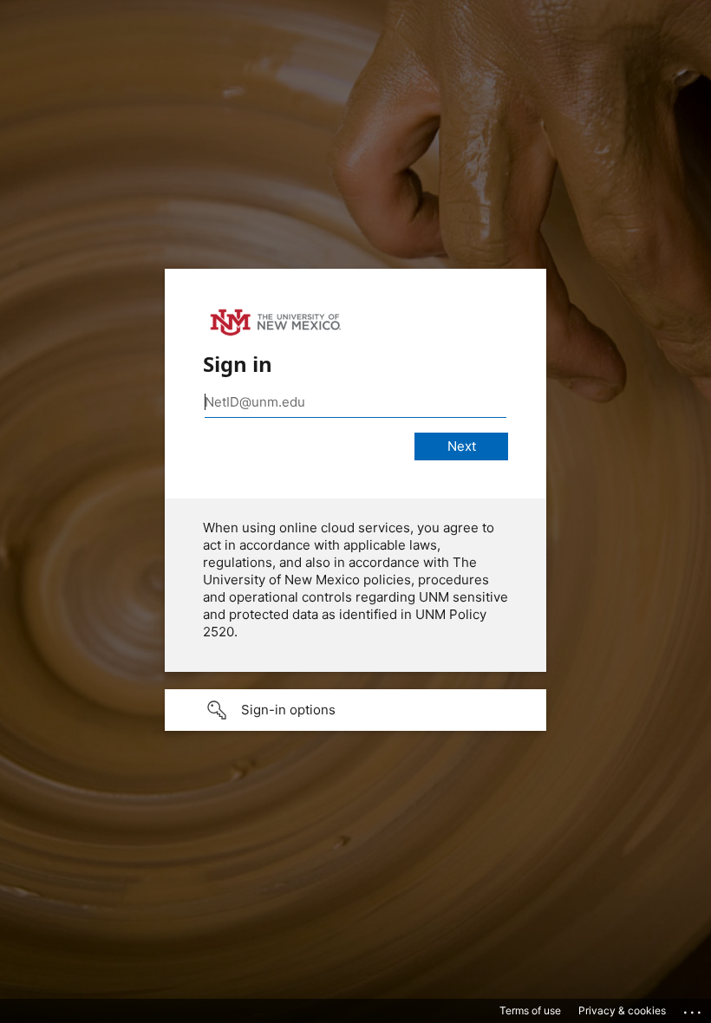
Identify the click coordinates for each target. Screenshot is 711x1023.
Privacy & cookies (622, 1010)
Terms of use (530, 1010)
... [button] (693, 1008)
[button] (355, 710)
